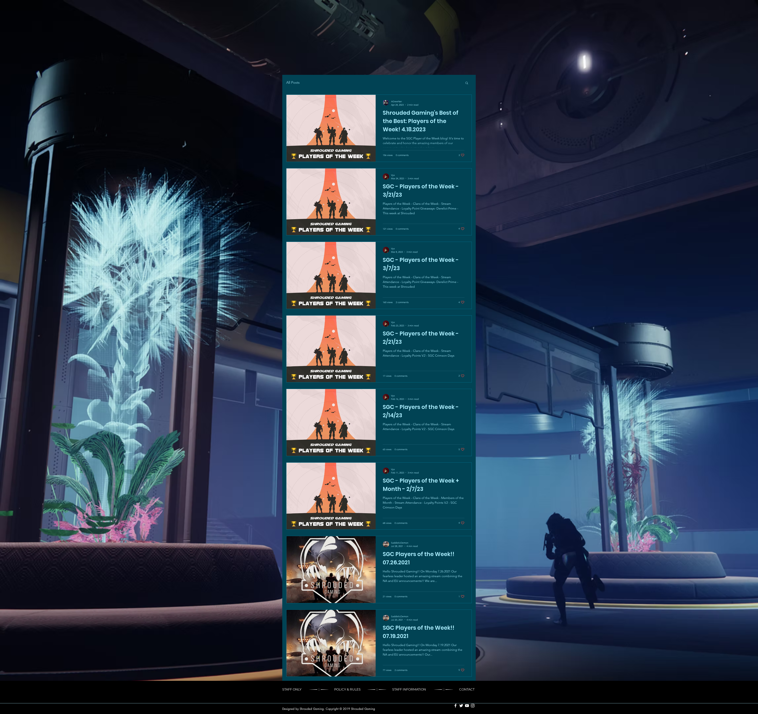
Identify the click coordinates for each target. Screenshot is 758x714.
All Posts (293, 82)
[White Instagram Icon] (472, 705)
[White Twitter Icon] (461, 705)
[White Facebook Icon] (455, 705)
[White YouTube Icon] (466, 705)
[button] (467, 83)
